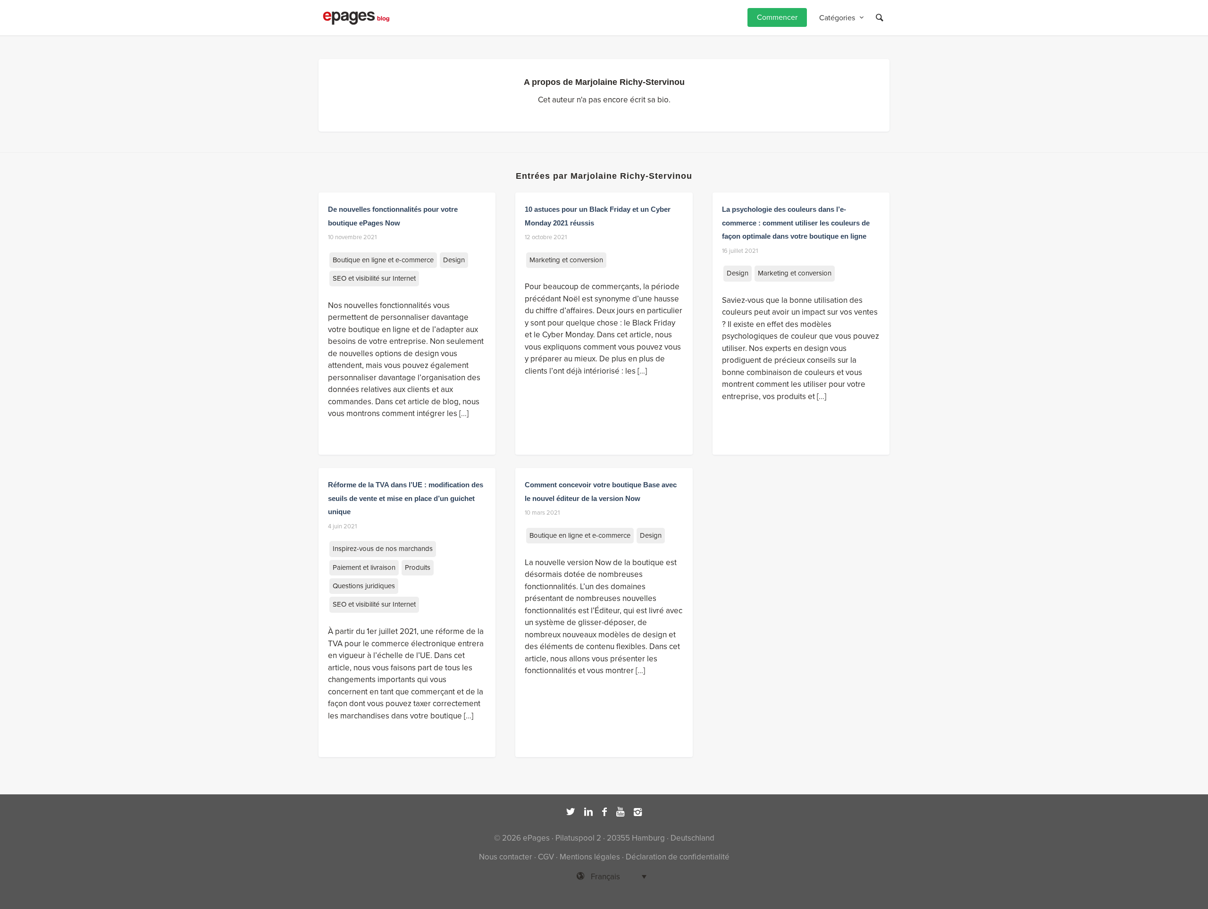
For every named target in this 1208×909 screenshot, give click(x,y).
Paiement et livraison (364, 567)
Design (454, 260)
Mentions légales (590, 857)
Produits (417, 567)
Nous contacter (505, 857)
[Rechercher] (879, 17)
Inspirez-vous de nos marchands (383, 548)
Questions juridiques (364, 586)
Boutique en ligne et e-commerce (383, 260)
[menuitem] (777, 17)
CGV (546, 857)
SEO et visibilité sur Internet (374, 278)
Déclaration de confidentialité (678, 857)
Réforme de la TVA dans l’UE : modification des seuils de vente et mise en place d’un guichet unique (405, 498)
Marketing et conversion (566, 260)
